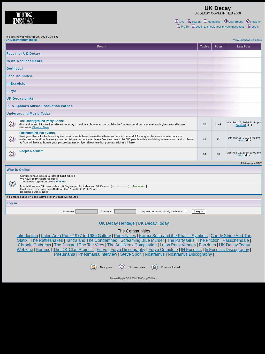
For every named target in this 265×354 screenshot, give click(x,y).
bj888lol (61, 181)
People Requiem (31, 151)
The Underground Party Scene (41, 121)
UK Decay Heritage (117, 223)
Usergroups (235, 21)
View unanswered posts (247, 39)
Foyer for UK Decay (23, 53)
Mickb (241, 155)
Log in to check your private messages (220, 26)
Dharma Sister (40, 127)
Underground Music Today (28, 113)
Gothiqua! (14, 68)
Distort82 (241, 125)
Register (255, 21)
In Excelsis (15, 83)
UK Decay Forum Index (21, 39)
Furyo (11, 91)
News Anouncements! (25, 61)
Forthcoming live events (37, 133)
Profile (185, 26)
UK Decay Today (153, 223)
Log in (255, 26)
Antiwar (241, 140)
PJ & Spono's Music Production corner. (39, 106)
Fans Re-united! (20, 76)
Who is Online (18, 170)
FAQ (182, 21)
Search (196, 21)
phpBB (125, 278)
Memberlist (214, 21)
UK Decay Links (20, 98)
